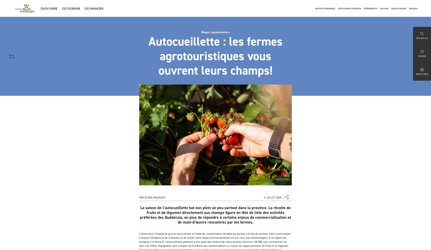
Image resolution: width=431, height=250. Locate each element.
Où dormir (71, 8)
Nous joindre (398, 8)
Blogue (384, 8)
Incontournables (325, 8)
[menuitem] (413, 8)
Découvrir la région (349, 8)
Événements (370, 8)
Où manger (94, 8)
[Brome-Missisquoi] (24, 8)
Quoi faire (49, 8)
